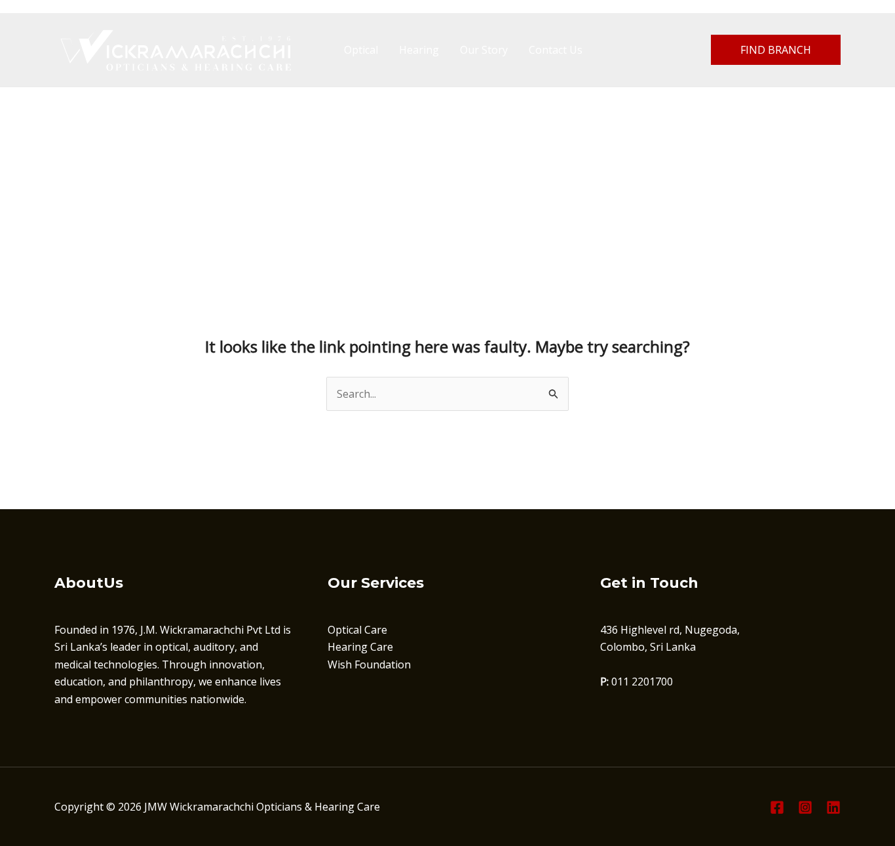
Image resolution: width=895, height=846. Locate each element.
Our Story (484, 50)
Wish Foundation (369, 664)
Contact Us (555, 50)
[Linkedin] (833, 807)
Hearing (419, 50)
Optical (361, 50)
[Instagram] (805, 807)
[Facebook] (777, 807)
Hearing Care (360, 647)
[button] (776, 50)
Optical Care (357, 630)
